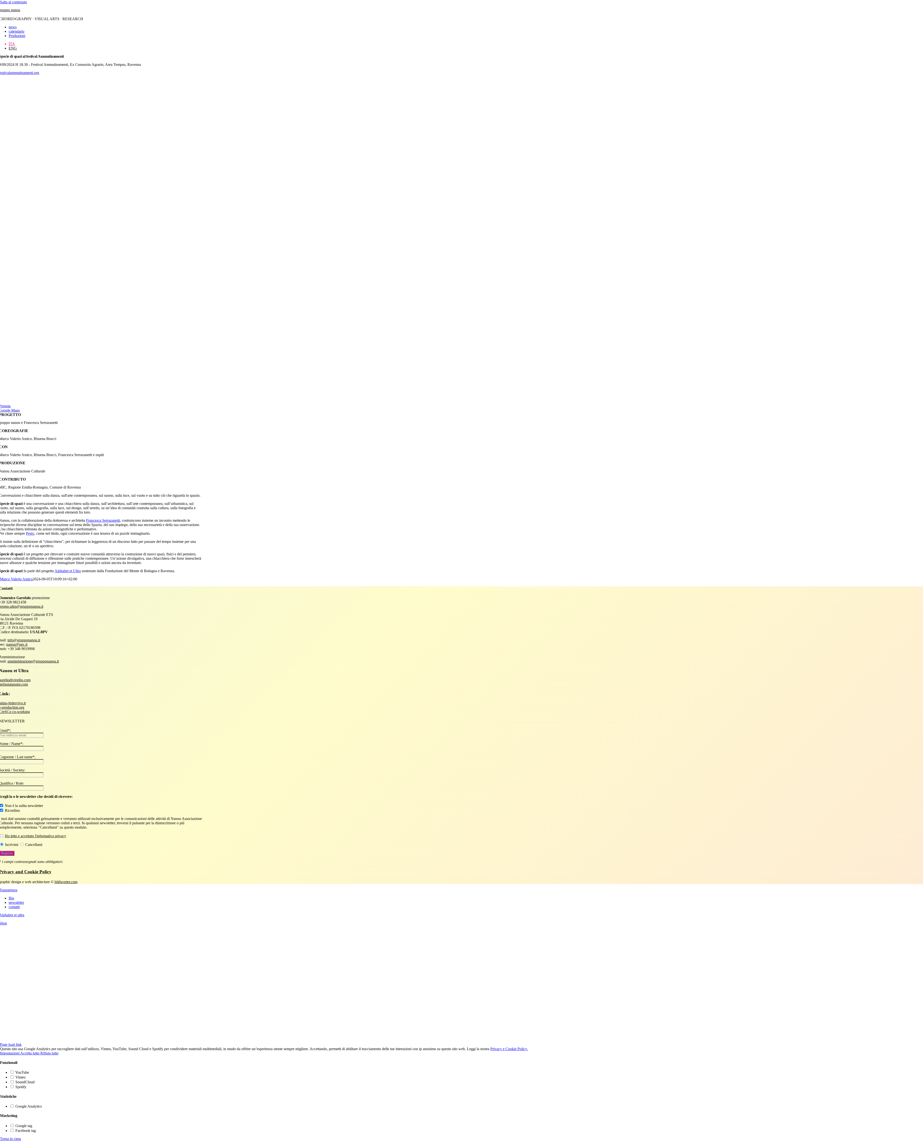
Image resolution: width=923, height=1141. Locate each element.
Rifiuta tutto (49, 1053)
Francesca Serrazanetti (103, 520)
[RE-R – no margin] (101, 989)
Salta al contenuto (13, 2)
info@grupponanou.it (23, 640)
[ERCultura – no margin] (101, 1010)
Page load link (11, 1044)
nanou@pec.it (16, 644)
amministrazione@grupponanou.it (33, 661)
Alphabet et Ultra (68, 571)
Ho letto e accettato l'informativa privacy (35, 836)
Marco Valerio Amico (16, 579)
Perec (30, 533)
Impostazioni (10, 1053)
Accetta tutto (30, 1053)
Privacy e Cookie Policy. (509, 1049)
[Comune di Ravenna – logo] (192, 1040)
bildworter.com (66, 882)
